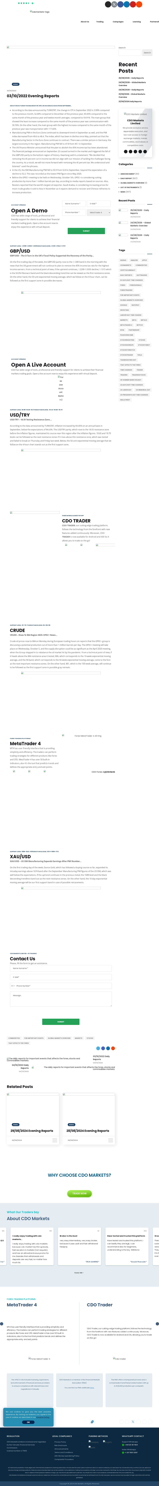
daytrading (142, 275)
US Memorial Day (143, 390)
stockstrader (126, 355)
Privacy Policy (60, 1442)
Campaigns (118, 21)
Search (122, 47)
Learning (137, 21)
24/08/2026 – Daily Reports (131, 90)
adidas (123, 260)
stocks (90, 1038)
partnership (134, 330)
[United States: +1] (13, 986)
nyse (122, 330)
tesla (139, 355)
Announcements (61, 1449)
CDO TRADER (68, 525)
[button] (1, 1323)
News (122, 192)
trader (140, 370)
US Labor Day (125, 390)
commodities (14, 1038)
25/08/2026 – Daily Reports (131, 78)
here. (92, 1388)
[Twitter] (98, 1048)
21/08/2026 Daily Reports (130, 101)
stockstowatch (127, 350)
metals (144, 320)
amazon (134, 260)
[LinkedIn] (108, 1048)
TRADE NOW (79, 1193)
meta (134, 320)
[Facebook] (103, 1048)
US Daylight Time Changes (131, 385)
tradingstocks (139, 375)
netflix (140, 325)
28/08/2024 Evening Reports (87, 1131)
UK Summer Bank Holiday (130, 380)
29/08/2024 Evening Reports (32, 1131)
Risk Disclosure (61, 1445)
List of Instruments (129, 187)
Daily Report (126, 178)
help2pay (135, 305)
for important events (33, 1038)
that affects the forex (18, 1043)
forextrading (126, 290)
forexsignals (135, 285)
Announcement (127, 174)
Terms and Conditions (64, 1452)
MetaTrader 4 (126, 325)
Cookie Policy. (43, 1417)
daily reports (126, 275)
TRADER (66, 536)
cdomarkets (125, 265)
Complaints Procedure (64, 1459)
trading (123, 375)
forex (122, 285)
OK (28, 1422)
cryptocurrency (127, 270)
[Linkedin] (127, 4)
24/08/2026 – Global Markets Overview (132, 84)
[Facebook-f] (120, 4)
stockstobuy (144, 345)
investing (124, 310)
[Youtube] (133, 4)
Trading (99, 21)
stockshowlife (127, 345)
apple (144, 260)
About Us (85, 21)
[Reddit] (139, 4)
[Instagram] (108, 4)
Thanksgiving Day (128, 360)
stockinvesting (127, 340)
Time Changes (126, 370)
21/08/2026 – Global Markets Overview (132, 95)
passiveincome (126, 335)
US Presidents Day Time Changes (134, 395)
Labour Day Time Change (130, 315)
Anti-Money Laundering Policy (67, 1456)
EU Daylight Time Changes (131, 280)
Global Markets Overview (59, 1038)
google (123, 305)
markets (78, 1038)
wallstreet (125, 400)
